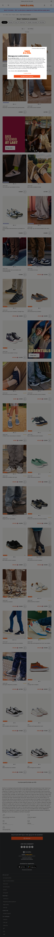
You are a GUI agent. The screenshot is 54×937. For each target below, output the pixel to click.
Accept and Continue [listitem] (27, 76)
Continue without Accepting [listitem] (38, 48)
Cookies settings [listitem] (27, 73)
